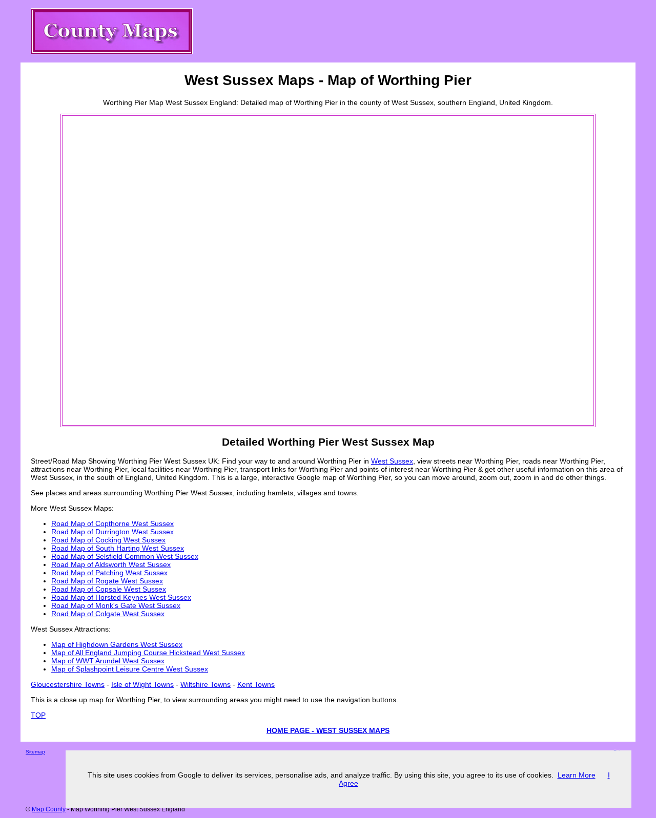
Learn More (577, 775)
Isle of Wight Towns (142, 684)
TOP (38, 715)
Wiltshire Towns (205, 684)
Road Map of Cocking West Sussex (108, 540)
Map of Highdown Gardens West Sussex (116, 644)
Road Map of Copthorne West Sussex (112, 523)
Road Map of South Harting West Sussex (117, 548)
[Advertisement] (105, 270)
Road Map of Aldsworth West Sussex (111, 564)
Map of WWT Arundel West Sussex (108, 661)
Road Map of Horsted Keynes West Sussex (121, 597)
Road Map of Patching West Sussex (109, 573)
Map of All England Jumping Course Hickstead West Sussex (148, 652)
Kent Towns (256, 684)
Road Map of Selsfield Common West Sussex (124, 556)
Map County (49, 809)
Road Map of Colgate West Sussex (108, 614)
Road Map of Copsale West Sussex (108, 589)
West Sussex (392, 461)
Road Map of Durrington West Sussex (112, 532)
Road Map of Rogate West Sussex (107, 581)
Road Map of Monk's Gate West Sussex (115, 605)
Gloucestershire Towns (68, 684)
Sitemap (35, 751)
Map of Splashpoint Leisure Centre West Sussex (129, 669)
